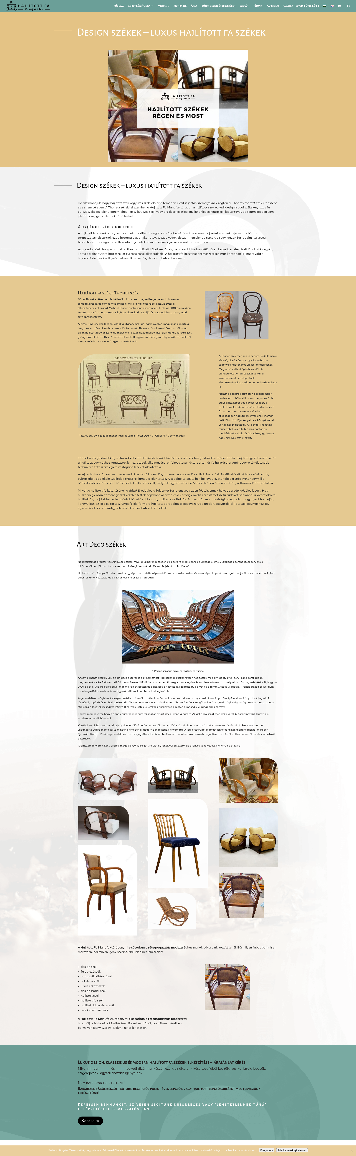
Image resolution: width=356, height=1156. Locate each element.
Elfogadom (266, 1150)
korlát (121, 1068)
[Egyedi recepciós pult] (107, 934)
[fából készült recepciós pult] (173, 792)
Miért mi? (163, 6)
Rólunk (257, 6)
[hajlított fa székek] (248, 802)
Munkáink (180, 6)
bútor (104, 1068)
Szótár (244, 6)
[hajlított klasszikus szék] (241, 917)
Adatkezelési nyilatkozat (292, 1150)
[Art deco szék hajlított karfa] (103, 839)
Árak (194, 6)
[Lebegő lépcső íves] (178, 887)
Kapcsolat (273, 6)
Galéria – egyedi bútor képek (301, 6)
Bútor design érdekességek (218, 6)
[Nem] (351, 1151)
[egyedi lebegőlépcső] (107, 799)
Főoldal (119, 6)
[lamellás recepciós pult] (248, 866)
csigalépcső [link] (87, 1073)
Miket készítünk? (139, 6)
